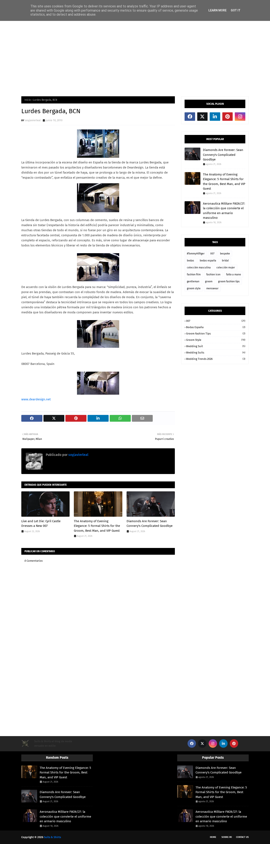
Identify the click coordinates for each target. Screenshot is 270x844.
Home (213, 837)
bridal (225, 260)
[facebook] (190, 116)
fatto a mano (233, 274)
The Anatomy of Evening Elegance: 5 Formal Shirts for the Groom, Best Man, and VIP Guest (97, 526)
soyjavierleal (33, 120)
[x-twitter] (202, 116)
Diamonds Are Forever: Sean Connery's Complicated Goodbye (150, 523)
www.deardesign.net (36, 399)
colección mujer (225, 267)
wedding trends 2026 (215, 358)
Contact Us (242, 837)
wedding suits (215, 352)
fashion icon (213, 274)
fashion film (194, 274)
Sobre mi (226, 837)
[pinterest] (227, 116)
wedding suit (215, 346)
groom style (194, 288)
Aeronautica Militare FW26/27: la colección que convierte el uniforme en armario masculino (224, 211)
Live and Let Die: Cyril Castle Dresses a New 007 (41, 523)
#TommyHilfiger (196, 253)
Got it (235, 10)
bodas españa (208, 260)
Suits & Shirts (52, 837)
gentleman (193, 281)
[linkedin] (215, 116)
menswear (212, 288)
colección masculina (199, 267)
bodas (190, 260)
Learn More (217, 10)
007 (212, 253)
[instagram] (240, 116)
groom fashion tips (229, 281)
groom (208, 281)
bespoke (225, 253)
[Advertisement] (135, 58)
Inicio (27, 99)
